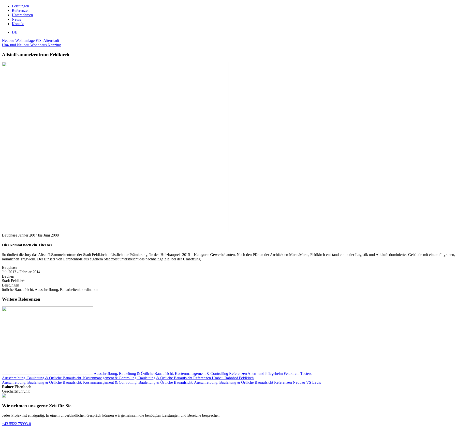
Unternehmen (22, 15)
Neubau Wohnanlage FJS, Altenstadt (30, 40)
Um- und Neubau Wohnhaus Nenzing (31, 45)
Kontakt (18, 24)
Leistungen (20, 6)
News (16, 19)
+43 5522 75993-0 (16, 424)
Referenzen (21, 10)
